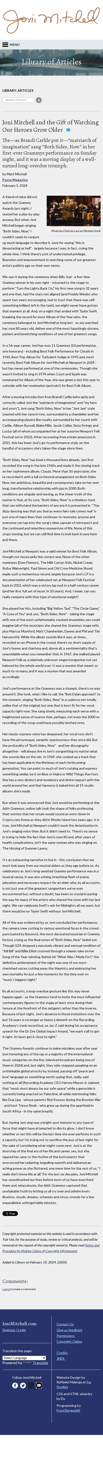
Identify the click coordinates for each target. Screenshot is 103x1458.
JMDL (61, 1358)
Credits (62, 1353)
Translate (40, 1362)
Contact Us (65, 1324)
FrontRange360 (68, 1410)
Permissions (66, 1336)
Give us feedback (69, 1330)
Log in (6, 1289)
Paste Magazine (15, 180)
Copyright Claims (69, 1341)
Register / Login (14, 1330)
